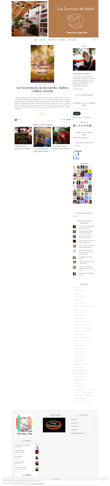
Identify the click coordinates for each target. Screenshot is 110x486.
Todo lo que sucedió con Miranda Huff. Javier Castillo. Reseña (86, 268)
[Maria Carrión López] (78, 167)
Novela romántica (80, 376)
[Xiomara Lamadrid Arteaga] (75, 186)
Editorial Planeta (80, 318)
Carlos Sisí (18, 458)
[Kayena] (90, 194)
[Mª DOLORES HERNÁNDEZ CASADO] (78, 202)
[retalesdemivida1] (90, 198)
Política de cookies (39, 483)
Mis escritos (61, 40)
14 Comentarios (46, 94)
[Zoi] (86, 171)
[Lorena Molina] (78, 182)
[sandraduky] (86, 190)
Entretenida (78, 321)
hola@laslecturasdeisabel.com (80, 137)
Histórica (90, 321)
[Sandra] (82, 202)
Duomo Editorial (88, 306)
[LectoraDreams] (82, 178)
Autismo (77, 293)
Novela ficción (79, 351)
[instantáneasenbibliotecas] (90, 186)
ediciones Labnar (80, 312)
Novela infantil (79, 357)
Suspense (77, 401)
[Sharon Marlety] (75, 182)
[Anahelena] (86, 182)
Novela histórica (80, 354)
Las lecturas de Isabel (81, 73)
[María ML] (78, 171)
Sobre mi (42, 40)
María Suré (78, 328)
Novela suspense (80, 379)
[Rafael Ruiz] (86, 198)
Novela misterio (80, 364)
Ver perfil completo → (78, 89)
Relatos (90, 389)
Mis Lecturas (72, 40)
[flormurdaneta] (78, 175)
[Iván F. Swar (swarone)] (90, 171)
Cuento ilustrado (80, 303)
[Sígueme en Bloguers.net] (84, 155)
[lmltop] (75, 179)
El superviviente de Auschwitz (22, 445)
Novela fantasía (80, 348)
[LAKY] (86, 194)
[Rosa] (86, 175)
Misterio (88, 328)
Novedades (74, 429)
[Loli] (82, 186)
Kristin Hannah (19, 463)
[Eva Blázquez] (90, 190)
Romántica (90, 395)
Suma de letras (80, 398)
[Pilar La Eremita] (75, 202)
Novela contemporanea (82, 337)
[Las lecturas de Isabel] (82, 171)
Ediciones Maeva (79, 315)
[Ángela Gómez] (75, 194)
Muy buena (78, 331)
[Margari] (90, 167)
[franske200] (86, 167)
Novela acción (79, 334)
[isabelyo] (75, 190)
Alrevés (77, 287)
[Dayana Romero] (82, 167)
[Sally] (78, 194)
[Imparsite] (82, 175)
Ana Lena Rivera (79, 290)
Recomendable (79, 389)
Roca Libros (78, 395)
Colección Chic (79, 299)
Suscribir (77, 113)
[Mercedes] (82, 182)
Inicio (35, 40)
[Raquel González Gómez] (78, 186)
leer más (42, 114)
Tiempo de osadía (19, 450)
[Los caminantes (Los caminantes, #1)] (36, 457)
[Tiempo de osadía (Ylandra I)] (36, 452)
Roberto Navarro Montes (20, 452)
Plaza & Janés (79, 386)
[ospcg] (78, 190)
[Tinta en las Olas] (86, 186)
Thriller (87, 401)
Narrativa (89, 331)
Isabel (18, 119)
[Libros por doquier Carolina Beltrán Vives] (78, 179)
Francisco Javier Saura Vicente (21, 469)
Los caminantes (19, 456)
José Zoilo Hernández (81, 324)
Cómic (76, 306)
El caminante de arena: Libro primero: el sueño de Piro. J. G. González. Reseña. (86, 252)
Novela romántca (80, 373)
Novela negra (79, 367)
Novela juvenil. (80, 361)
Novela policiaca (80, 370)
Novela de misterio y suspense (83, 341)
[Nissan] (82, 190)
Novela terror (79, 382)
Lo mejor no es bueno (20, 467)
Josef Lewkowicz (19, 446)
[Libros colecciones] (75, 167)
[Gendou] (86, 202)
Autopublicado (79, 296)
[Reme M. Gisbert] (75, 198)
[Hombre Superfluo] (82, 198)
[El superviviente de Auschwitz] (36, 446)
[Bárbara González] (75, 175)
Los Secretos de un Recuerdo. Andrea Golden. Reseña (42, 89)
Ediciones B (78, 309)
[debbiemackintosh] (86, 179)
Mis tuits (75, 216)
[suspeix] (90, 179)
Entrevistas (51, 40)
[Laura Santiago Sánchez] (82, 194)
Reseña (77, 392)
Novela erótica (79, 345)
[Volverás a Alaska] (36, 463)
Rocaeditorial (88, 392)
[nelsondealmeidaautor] (90, 182)
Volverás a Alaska (19, 462)
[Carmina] (90, 175)
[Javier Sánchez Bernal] (90, 202)
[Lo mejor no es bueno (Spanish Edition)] (36, 469)
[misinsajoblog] (75, 171)
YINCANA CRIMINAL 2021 (77, 433)
